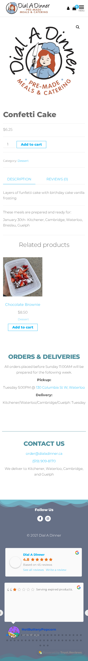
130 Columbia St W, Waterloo (60, 387)
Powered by (62, 652)
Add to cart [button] (22, 327)
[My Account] (68, 8)
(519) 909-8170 (44, 461)
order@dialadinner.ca (44, 453)
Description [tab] (19, 179)
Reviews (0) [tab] (57, 179)
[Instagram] (48, 518)
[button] (77, 27)
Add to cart (31, 144)
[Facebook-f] (40, 518)
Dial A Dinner (34, 555)
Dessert (23, 161)
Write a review (56, 570)
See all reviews (33, 570)
